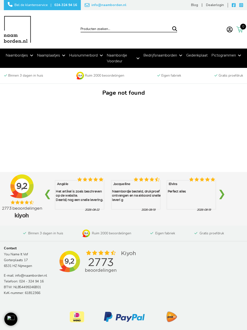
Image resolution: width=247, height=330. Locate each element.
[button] (11, 319)
